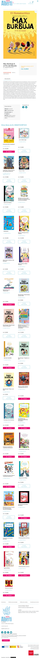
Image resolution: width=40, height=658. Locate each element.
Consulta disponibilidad (24, 151)
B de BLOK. (5, 69)
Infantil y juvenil (7, 9)
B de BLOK (10, 108)
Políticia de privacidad (12, 602)
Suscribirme (6, 640)
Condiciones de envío (34, 602)
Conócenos (3, 602)
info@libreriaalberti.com (5, 628)
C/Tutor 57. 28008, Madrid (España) (7, 623)
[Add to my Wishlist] (36, 11)
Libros (4, 9)
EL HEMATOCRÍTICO (6, 146)
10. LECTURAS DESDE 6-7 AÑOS (15, 9)
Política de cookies (24, 602)
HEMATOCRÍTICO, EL (6, 174)
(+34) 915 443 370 (4, 626)
